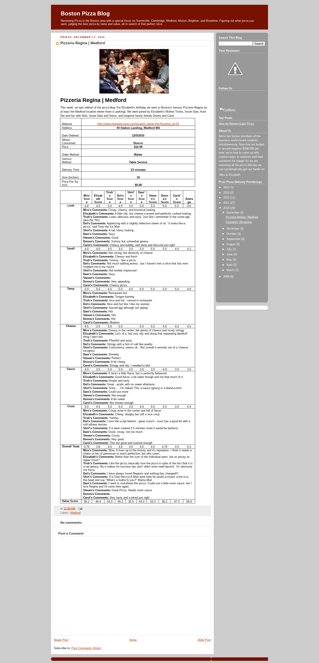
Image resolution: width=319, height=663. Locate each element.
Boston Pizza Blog (85, 13)
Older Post (204, 640)
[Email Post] (79, 508)
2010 (226, 208)
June (230, 254)
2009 (226, 276)
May (230, 259)
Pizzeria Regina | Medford (82, 43)
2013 (226, 192)
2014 (226, 187)
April (230, 264)
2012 (226, 197)
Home (133, 640)
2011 (226, 202)
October (232, 233)
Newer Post (61, 640)
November (233, 228)
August (231, 244)
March (231, 270)
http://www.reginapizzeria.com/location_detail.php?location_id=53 (138, 123)
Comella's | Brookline (239, 222)
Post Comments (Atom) (86, 648)
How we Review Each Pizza (236, 123)
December (233, 212)
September (234, 239)
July (230, 249)
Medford (75, 512)
